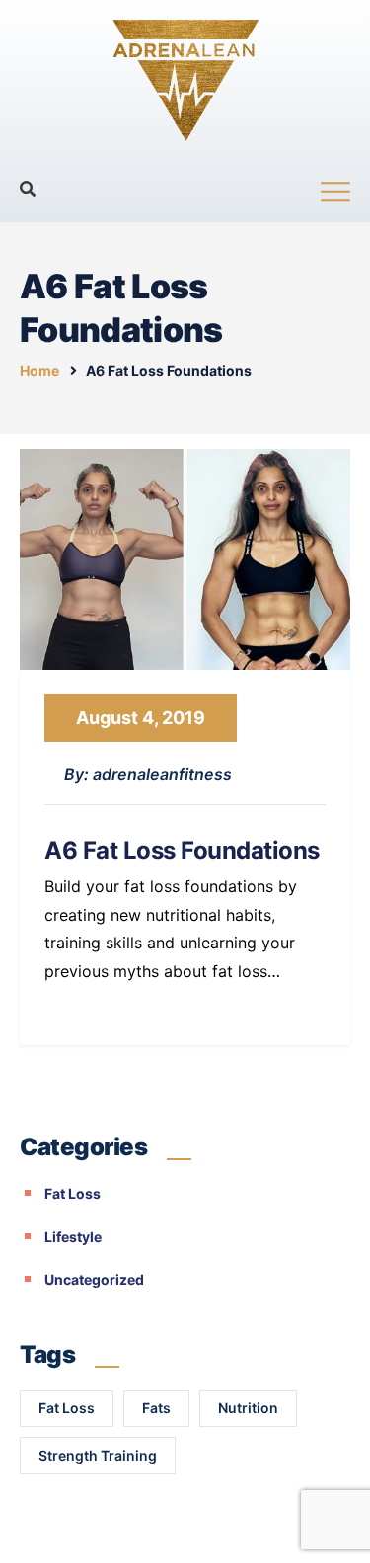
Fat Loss (72, 1193)
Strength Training (97, 1455)
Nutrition (248, 1408)
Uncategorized (94, 1279)
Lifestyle (73, 1236)
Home (39, 370)
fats (156, 1408)
